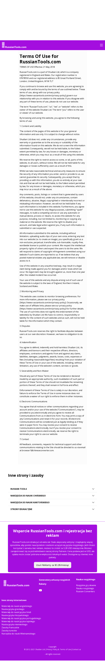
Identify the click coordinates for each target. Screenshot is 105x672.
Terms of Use (65, 649)
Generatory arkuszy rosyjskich (54, 579)
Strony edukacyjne (21, 509)
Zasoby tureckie (9, 630)
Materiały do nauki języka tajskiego (18, 621)
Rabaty (42, 584)
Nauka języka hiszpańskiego (15, 615)
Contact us (76, 649)
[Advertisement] (10, 89)
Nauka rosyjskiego (85, 588)
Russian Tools (18, 489)
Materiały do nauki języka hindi (16, 612)
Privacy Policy (51, 649)
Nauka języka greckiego (13, 609)
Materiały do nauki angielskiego (17, 606)
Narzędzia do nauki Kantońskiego (30, 502)
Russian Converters (85, 591)
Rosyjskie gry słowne (86, 585)
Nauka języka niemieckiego (14, 624)
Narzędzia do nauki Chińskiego (28, 495)
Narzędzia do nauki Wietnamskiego (18, 633)
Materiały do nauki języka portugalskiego (21, 618)
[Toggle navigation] (101, 45)
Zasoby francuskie (10, 627)
